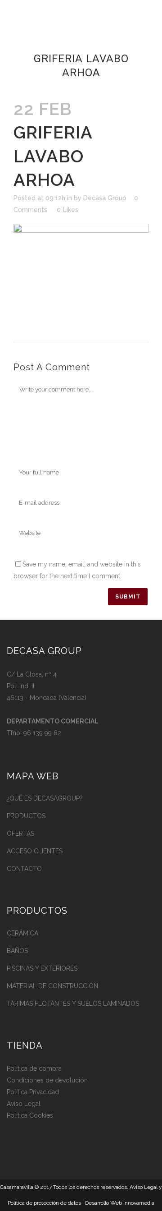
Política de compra (34, 1068)
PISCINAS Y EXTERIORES (42, 968)
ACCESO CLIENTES (35, 851)
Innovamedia (138, 1203)
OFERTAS (20, 833)
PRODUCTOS (26, 816)
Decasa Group (104, 198)
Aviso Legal (23, 1103)
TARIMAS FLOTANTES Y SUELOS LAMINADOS (73, 1003)
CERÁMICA (22, 933)
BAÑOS (17, 950)
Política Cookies (30, 1115)
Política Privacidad (33, 1092)
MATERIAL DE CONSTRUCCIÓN (52, 986)
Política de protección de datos (44, 1203)
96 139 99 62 (42, 733)
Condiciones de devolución (47, 1080)
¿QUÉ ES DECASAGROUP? (45, 798)
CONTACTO (24, 868)
